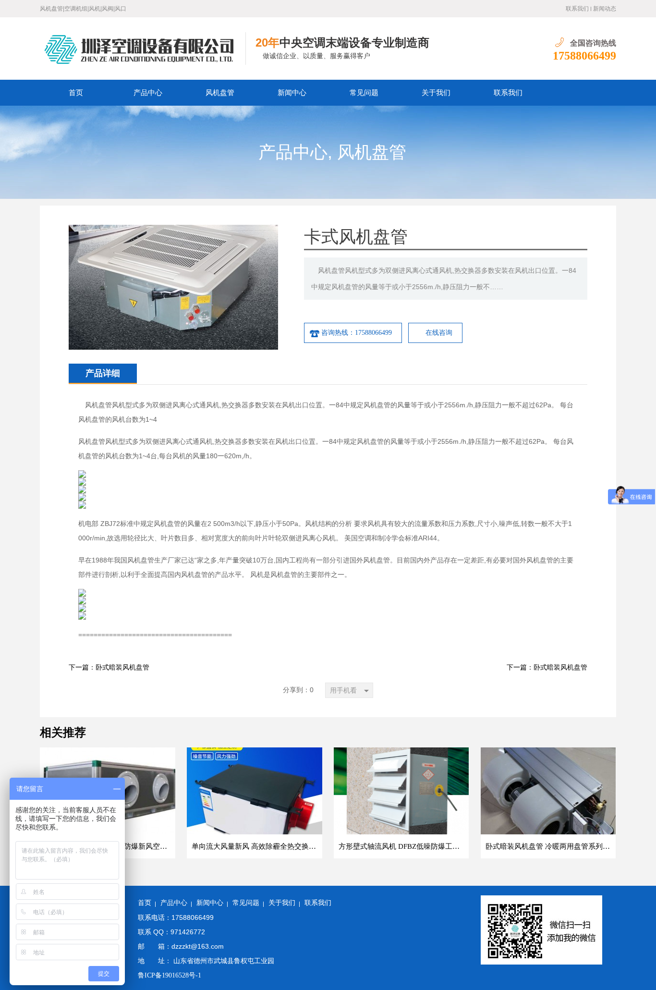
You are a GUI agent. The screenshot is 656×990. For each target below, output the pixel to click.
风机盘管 (220, 93)
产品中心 (148, 93)
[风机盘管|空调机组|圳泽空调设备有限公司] (143, 48)
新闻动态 (604, 8)
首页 (76, 93)
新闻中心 (292, 93)
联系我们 (577, 8)
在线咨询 (438, 332)
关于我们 (436, 93)
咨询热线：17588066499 (356, 332)
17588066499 (584, 55)
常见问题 (364, 93)
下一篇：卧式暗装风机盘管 (109, 667)
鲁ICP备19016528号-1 (169, 975)
